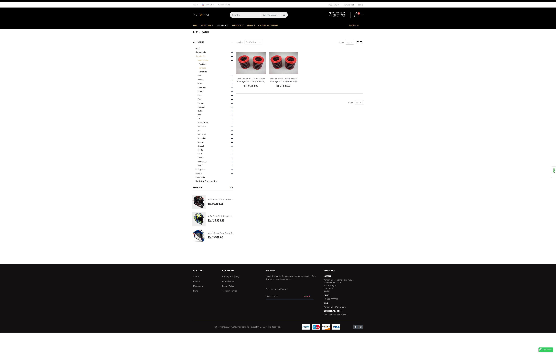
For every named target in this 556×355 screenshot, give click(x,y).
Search (284, 15)
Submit (306, 296)
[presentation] (232, 188)
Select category (269, 15)
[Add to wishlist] (243, 90)
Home (195, 32)
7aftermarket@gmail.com (335, 307)
